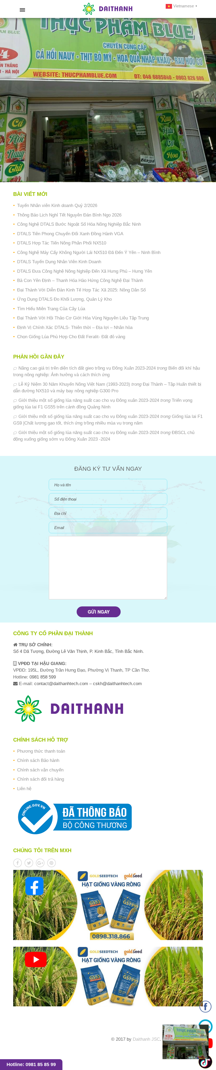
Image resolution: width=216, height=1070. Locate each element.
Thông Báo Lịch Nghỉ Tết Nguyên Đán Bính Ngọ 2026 (69, 215)
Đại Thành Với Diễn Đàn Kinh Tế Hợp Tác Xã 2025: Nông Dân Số (81, 290)
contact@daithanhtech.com (61, 683)
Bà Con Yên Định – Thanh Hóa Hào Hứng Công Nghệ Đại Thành (80, 280)
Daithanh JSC (146, 1039)
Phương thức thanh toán (41, 751)
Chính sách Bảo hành (38, 760)
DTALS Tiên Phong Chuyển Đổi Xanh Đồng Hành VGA (70, 233)
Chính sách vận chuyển (40, 769)
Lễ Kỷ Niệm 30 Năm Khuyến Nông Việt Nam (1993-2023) (74, 384)
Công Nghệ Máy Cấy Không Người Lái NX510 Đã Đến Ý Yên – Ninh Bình (88, 252)
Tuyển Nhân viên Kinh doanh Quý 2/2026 (57, 205)
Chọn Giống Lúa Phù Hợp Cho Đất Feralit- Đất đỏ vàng (71, 336)
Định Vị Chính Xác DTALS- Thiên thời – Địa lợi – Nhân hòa (74, 327)
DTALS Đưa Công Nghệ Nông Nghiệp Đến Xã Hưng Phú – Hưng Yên (84, 271)
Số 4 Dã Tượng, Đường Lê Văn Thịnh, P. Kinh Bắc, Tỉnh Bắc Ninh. (78, 651)
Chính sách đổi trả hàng (40, 779)
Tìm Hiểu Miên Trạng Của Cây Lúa (51, 308)
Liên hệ (24, 788)
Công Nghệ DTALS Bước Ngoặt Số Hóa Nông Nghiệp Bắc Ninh (79, 224)
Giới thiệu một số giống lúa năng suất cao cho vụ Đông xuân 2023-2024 (88, 400)
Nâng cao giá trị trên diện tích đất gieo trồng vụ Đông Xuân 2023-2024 (87, 368)
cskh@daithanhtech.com (117, 683)
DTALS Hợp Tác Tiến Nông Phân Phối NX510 (61, 243)
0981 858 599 (42, 677)
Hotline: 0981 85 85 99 (31, 1064)
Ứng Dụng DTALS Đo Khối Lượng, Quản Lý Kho (64, 299)
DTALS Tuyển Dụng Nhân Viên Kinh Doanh (59, 261)
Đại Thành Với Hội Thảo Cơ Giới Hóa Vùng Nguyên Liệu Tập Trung (83, 317)
